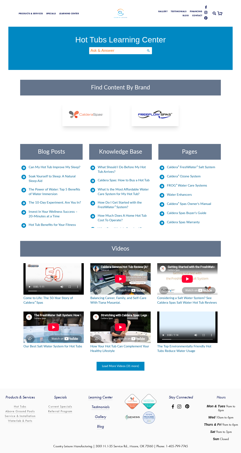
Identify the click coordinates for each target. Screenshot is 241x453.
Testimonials (178, 11)
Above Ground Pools (20, 411)
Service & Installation (20, 416)
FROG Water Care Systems (187, 185)
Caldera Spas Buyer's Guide (186, 213)
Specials (51, 13)
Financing (196, 11)
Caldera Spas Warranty (183, 222)
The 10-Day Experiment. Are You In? (55, 202)
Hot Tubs (20, 406)
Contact (197, 15)
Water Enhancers (179, 194)
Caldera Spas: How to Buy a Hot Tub (124, 180)
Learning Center (100, 397)
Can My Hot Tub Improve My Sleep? (54, 167)
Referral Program (60, 411)
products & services (31, 13)
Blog (100, 426)
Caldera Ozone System (184, 176)
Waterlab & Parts (20, 421)
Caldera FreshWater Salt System (191, 167)
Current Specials (60, 406)
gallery (163, 11)
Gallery (100, 416)
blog (186, 15)
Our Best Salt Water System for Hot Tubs (52, 346)
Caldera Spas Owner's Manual (189, 204)
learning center (69, 13)
